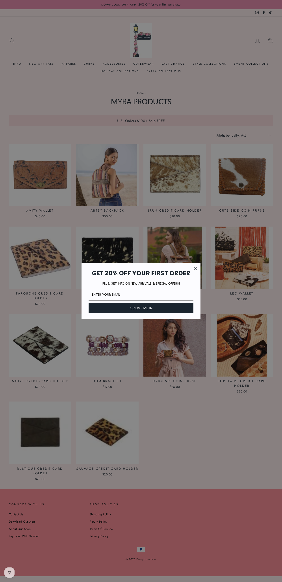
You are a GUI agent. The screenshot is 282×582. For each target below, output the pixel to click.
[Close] (195, 268)
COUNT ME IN (141, 308)
